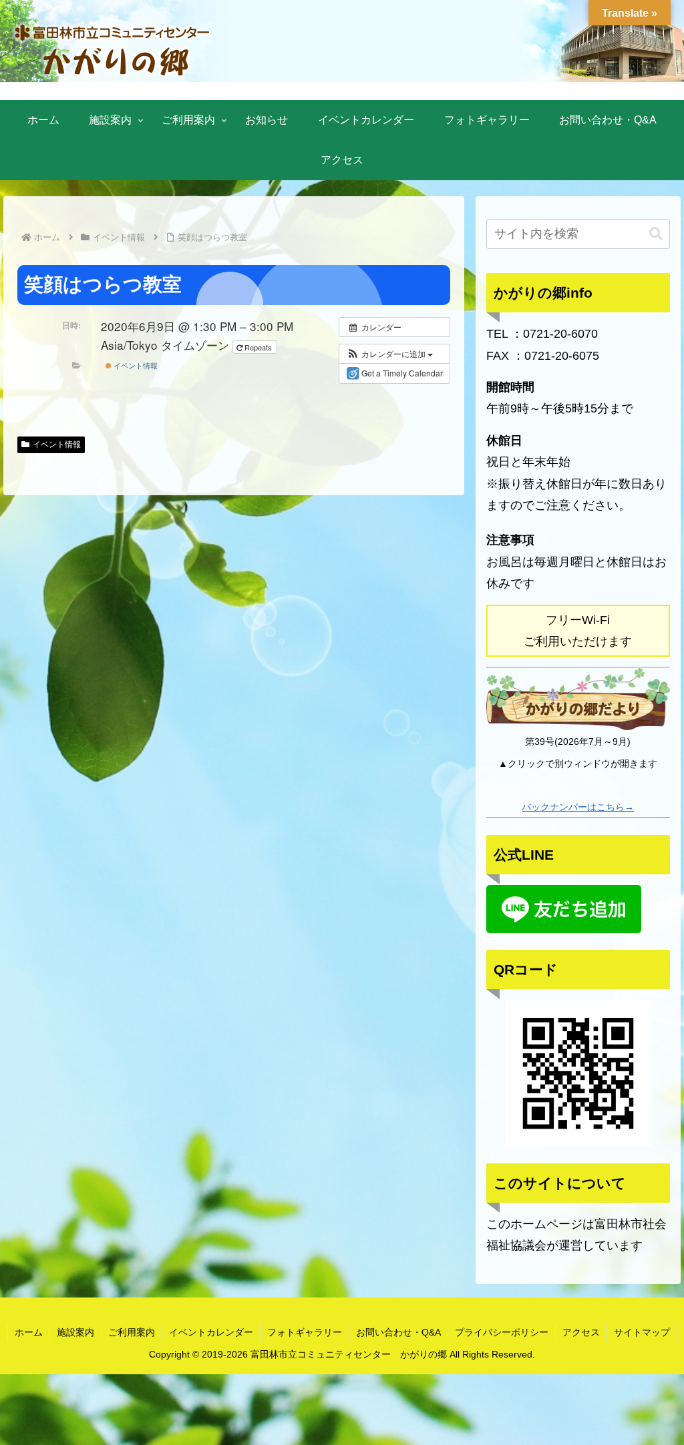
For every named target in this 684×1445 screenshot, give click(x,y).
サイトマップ (642, 1332)
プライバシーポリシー (501, 1332)
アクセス (581, 1332)
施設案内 (75, 1332)
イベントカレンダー (211, 1332)
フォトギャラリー (304, 1332)
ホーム (29, 1332)
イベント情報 (135, 365)
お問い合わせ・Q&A (398, 1332)
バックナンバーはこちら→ (578, 807)
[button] (389, 353)
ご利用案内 (131, 1332)
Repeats (258, 347)
